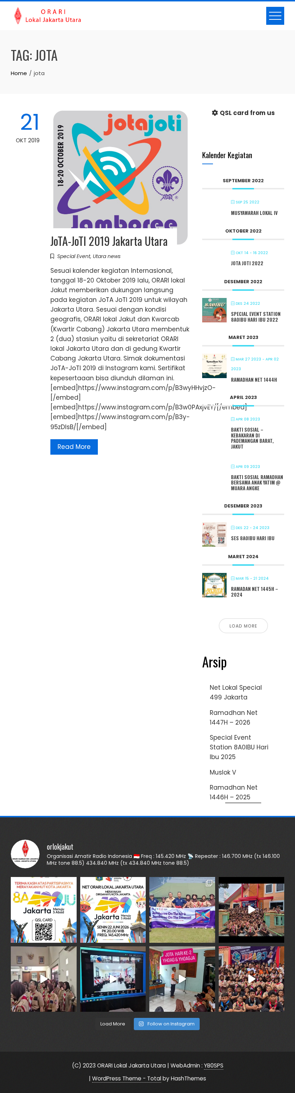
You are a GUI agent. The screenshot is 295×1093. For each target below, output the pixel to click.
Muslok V (223, 772)
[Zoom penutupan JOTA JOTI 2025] (113, 979)
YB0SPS (213, 1065)
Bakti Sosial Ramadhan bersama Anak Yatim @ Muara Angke (257, 482)
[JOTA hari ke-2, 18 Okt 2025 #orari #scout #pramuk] (252, 979)
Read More (74, 446)
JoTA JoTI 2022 (247, 263)
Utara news (107, 256)
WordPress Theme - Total (126, 1078)
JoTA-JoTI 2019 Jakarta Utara (109, 240)
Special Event (73, 256)
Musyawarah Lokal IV (254, 212)
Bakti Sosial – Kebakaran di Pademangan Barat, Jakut (252, 438)
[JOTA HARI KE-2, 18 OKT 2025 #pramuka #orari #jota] (182, 979)
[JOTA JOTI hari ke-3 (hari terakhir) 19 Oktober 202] (252, 910)
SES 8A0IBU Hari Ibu (252, 538)
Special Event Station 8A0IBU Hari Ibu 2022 (256, 316)
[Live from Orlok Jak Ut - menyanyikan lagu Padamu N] (44, 979)
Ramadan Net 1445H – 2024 (254, 591)
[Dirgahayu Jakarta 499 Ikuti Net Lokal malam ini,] (113, 910)
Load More (243, 626)
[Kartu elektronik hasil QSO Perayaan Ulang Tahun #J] (44, 910)
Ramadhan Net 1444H (254, 379)
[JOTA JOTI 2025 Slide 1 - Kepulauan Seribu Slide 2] (182, 910)
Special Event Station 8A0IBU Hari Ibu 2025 (239, 747)
